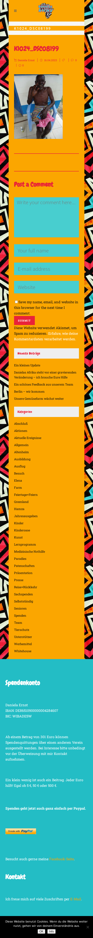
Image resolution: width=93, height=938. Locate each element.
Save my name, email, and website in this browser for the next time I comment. (46, 307)
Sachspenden (23, 594)
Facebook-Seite (61, 859)
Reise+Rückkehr (25, 587)
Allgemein (21, 445)
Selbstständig (23, 601)
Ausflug (19, 466)
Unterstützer (23, 637)
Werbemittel (23, 644)
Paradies (20, 559)
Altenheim (21, 452)
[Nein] (87, 927)
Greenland (21, 502)
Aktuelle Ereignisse (27, 438)
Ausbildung (22, 459)
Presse (18, 580)
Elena (18, 480)
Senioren (20, 608)
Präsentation (23, 573)
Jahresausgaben (26, 516)
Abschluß (21, 424)
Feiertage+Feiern (26, 495)
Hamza (19, 509)
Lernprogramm (25, 544)
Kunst (18, 537)
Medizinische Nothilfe (29, 551)
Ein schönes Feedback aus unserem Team (43, 384)
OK (41, 931)
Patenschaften (24, 566)
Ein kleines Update (27, 365)
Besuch (19, 473)
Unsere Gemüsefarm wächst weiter (39, 399)
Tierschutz (21, 630)
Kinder (19, 523)
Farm (18, 487)
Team (18, 623)
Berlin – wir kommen (29, 391)
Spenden (20, 615)
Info (51, 931)
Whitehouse (22, 651)
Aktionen (20, 431)
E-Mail (75, 899)
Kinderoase (22, 530)
